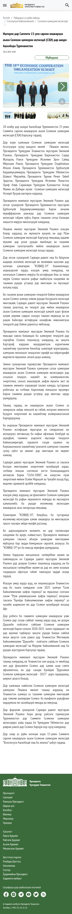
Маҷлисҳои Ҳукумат (13, 848)
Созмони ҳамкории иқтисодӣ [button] (53, 21)
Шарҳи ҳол (8, 806)
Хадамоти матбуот (12, 878)
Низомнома (9, 865)
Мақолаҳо (8, 818)
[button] (28, 5)
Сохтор (6, 870)
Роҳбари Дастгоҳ (12, 861)
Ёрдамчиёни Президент (15, 874)
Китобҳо (7, 810)
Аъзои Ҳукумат (10, 844)
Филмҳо (7, 814)
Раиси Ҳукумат (10, 836)
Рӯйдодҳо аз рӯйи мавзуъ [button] (27, 17)
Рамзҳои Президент (13, 801)
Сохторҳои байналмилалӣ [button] (20, 21)
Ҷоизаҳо (7, 823)
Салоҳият (8, 797)
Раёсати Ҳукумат (11, 840)
